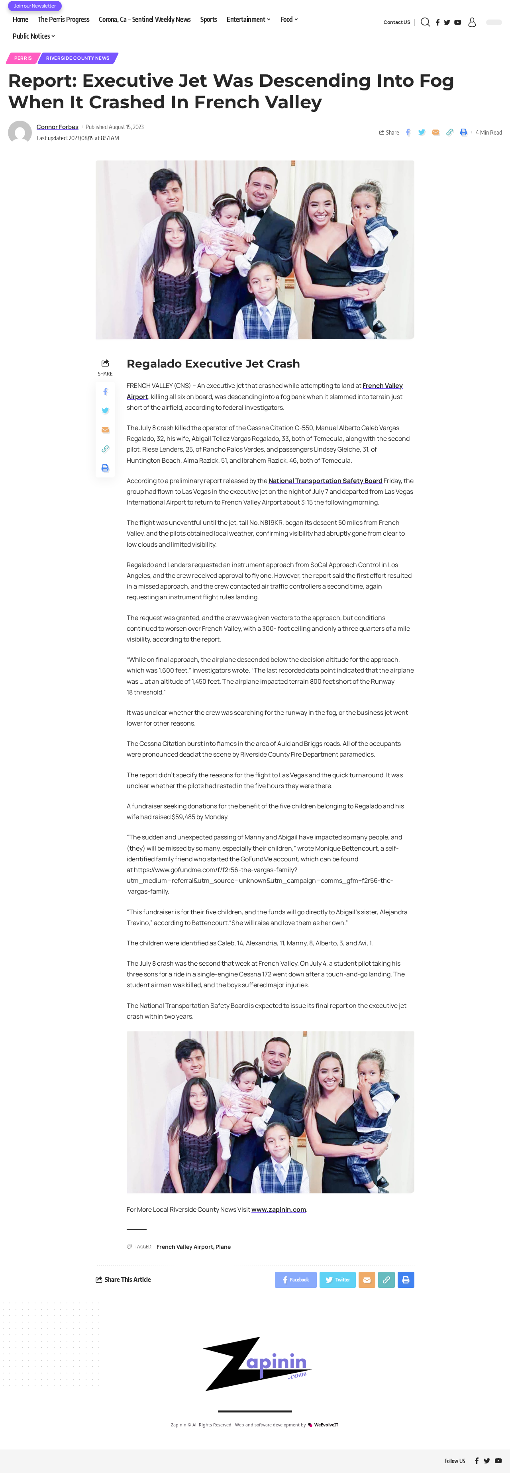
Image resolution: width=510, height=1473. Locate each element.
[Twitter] (447, 22)
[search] (425, 22)
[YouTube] (457, 22)
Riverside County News (78, 58)
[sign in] (472, 22)
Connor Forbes (57, 127)
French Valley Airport (185, 1246)
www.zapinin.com (278, 1209)
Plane (223, 1246)
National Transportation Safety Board (325, 480)
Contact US (397, 22)
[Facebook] (438, 22)
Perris (23, 58)
